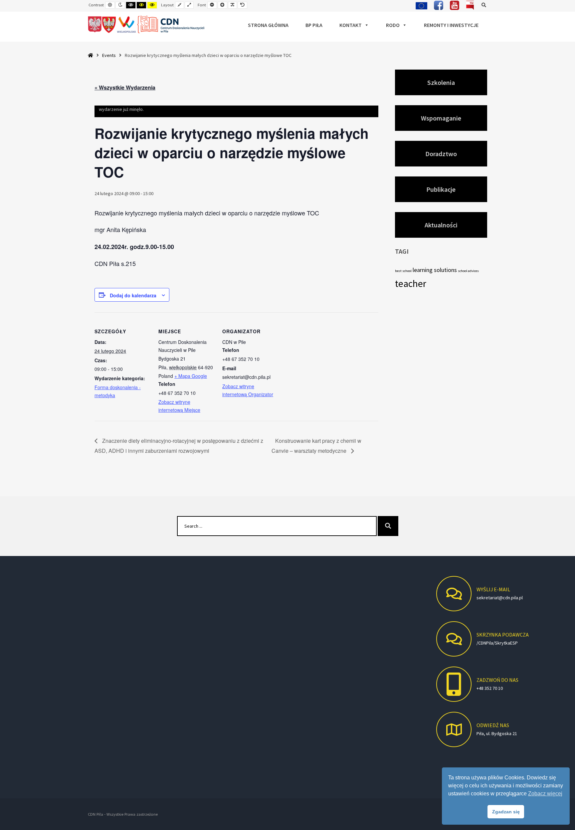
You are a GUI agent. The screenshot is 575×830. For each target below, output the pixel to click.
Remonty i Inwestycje (451, 25)
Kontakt (350, 25)
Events (109, 55)
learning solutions (435, 270)
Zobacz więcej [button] (545, 793)
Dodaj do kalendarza (133, 295)
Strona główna (268, 25)
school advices (468, 271)
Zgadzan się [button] (506, 811)
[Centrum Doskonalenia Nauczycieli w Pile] (146, 25)
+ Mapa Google (190, 376)
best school (403, 271)
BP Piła (313, 25)
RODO (393, 25)
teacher (410, 283)
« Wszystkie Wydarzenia (125, 87)
